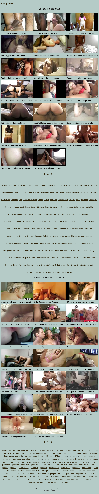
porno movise (92, 459)
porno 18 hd (54, 456)
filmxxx (60, 450)
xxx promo (52, 482)
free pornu (67, 453)
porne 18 (18, 456)
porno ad (92, 456)
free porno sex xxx (20, 453)
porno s (62, 462)
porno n (6, 462)
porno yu (44, 471)
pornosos (64, 471)
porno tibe (6, 465)
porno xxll (76, 468)
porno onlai (26, 462)
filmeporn (41, 450)
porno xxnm (86, 468)
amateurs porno (8, 450)
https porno (8, 456)
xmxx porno (54, 476)
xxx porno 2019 (59, 479)
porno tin (15, 465)
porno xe (43, 468)
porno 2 (64, 456)
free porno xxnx (55, 453)
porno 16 (44, 456)
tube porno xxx (68, 473)
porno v (5, 468)
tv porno (79, 473)
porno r (54, 462)
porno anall (7, 459)
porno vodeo (23, 468)
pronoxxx (7, 473)
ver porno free (90, 473)
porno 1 (36, 456)
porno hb (64, 459)
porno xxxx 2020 (32, 471)
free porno (89, 450)
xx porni (90, 476)
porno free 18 (37, 459)
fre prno (68, 450)
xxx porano (46, 479)
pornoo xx (54, 471)
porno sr (94, 462)
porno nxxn (15, 462)
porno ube (93, 465)
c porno (33, 450)
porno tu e (25, 465)
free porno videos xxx (38, 453)
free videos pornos (81, 453)
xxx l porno (25, 479)
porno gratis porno (52, 459)
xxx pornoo (41, 482)
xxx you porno (64, 482)
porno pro (45, 462)
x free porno (34, 476)
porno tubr (73, 465)
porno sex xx (72, 462)
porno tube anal (61, 465)
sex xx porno (41, 473)
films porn (51, 450)
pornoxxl (73, 471)
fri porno (93, 453)
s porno (16, 473)
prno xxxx (91, 471)
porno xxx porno (17, 471)
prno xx (82, 471)
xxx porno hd (72, 479)
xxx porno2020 (85, 479)
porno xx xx (65, 468)
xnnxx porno (66, 476)
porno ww (34, 468)
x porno (45, 476)
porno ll (73, 459)
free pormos (78, 450)
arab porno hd (22, 450)
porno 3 (83, 456)
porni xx (27, 456)
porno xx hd (54, 468)
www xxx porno (22, 476)
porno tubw (83, 465)
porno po (36, 462)
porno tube (35, 465)
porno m (81, 459)
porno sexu (84, 462)
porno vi (13, 468)
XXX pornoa (7, 3)
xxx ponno (36, 479)
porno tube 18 (47, 465)
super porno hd (54, 473)
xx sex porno (13, 479)
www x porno (8, 476)
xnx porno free (79, 476)
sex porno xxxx (28, 473)
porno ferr (26, 459)
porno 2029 (74, 456)
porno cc (16, 459)
